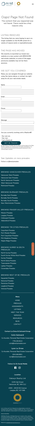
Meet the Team (17, 312)
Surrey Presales (6, 258)
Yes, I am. (5, 138)
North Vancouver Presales (10, 180)
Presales (17, 303)
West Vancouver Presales (10, 183)
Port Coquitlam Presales (9, 236)
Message (4, 120)
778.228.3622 (17, 341)
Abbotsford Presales (8, 221)
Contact (17, 324)
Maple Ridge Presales (8, 241)
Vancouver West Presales (10, 175)
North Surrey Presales (9, 253)
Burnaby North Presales (9, 198)
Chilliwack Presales (7, 218)
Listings (17, 309)
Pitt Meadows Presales (9, 238)
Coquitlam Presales (8, 230)
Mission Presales (6, 213)
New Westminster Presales (10, 203)
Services (17, 315)
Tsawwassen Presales (8, 263)
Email (3, 97)
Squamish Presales (7, 278)
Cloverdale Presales (8, 268)
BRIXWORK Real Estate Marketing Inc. (13, 422)
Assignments (17, 306)
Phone (3, 108)
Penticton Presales (7, 283)
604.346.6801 (17, 354)
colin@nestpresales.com (17, 343)
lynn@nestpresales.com (17, 357)
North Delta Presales (8, 261)
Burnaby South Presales (9, 201)
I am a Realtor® (7, 140)
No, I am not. (6, 136)
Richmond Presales (7, 186)
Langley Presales (7, 215)
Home (17, 300)
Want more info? (33, 249)
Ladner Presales (6, 266)
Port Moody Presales (8, 233)
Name (3, 85)
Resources (17, 318)
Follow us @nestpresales (10, 161)
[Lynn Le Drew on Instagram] (20, 367)
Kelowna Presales (7, 281)
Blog (18, 321)
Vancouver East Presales (9, 178)
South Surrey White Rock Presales (13, 255)
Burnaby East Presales (9, 195)
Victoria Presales (7, 289)
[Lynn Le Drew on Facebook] (15, 367)
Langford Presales (7, 286)
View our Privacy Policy (5, 413)
